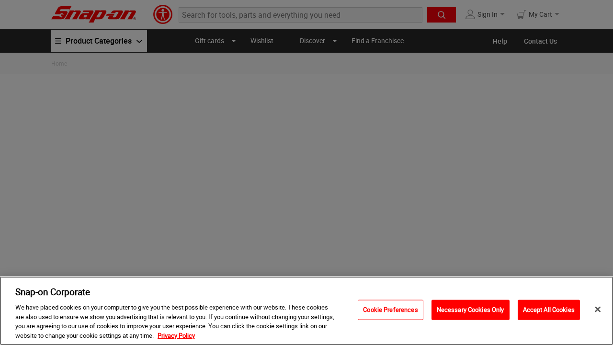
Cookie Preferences (390, 309)
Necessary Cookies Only (470, 309)
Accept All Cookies (549, 309)
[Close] (597, 309)
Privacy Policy (176, 335)
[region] (306, 310)
